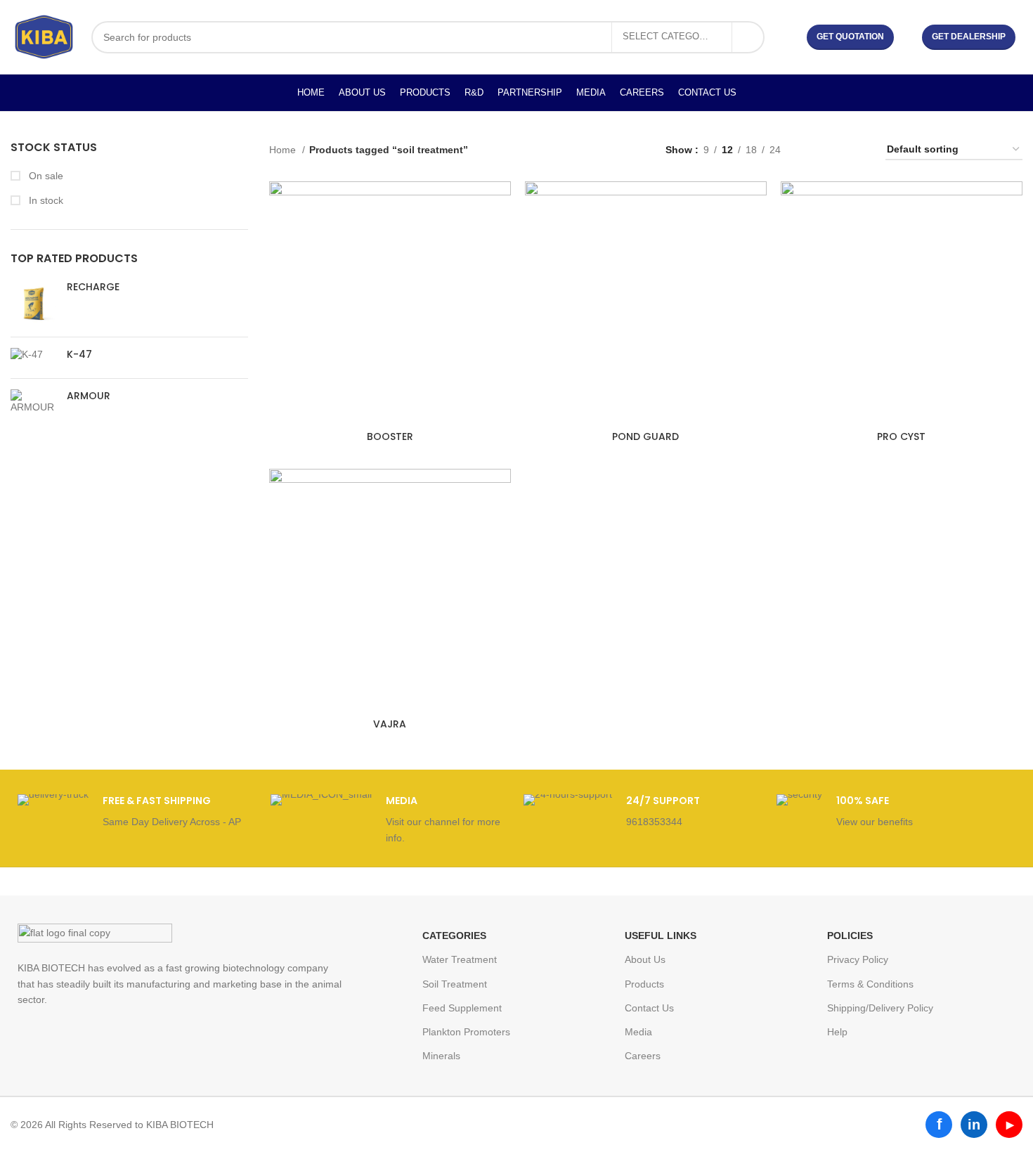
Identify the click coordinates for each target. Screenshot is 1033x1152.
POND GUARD (645, 436)
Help (837, 1031)
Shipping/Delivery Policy (880, 1008)
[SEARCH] (748, 37)
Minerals (441, 1055)
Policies (850, 935)
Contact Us (649, 1008)
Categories (454, 935)
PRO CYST (901, 436)
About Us (645, 959)
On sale (44, 175)
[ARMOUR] (33, 402)
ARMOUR (88, 396)
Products (644, 984)
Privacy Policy (857, 959)
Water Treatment (459, 959)
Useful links (660, 935)
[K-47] (33, 358)
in (974, 1124)
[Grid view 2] (813, 150)
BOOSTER (390, 436)
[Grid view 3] (835, 150)
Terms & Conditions (870, 984)
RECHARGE (93, 287)
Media (638, 1031)
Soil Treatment (454, 984)
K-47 (79, 354)
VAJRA (389, 724)
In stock (44, 200)
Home (284, 149)
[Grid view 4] (857, 150)
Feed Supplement (462, 1008)
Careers (643, 1055)
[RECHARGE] (33, 303)
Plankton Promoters (466, 1031)
